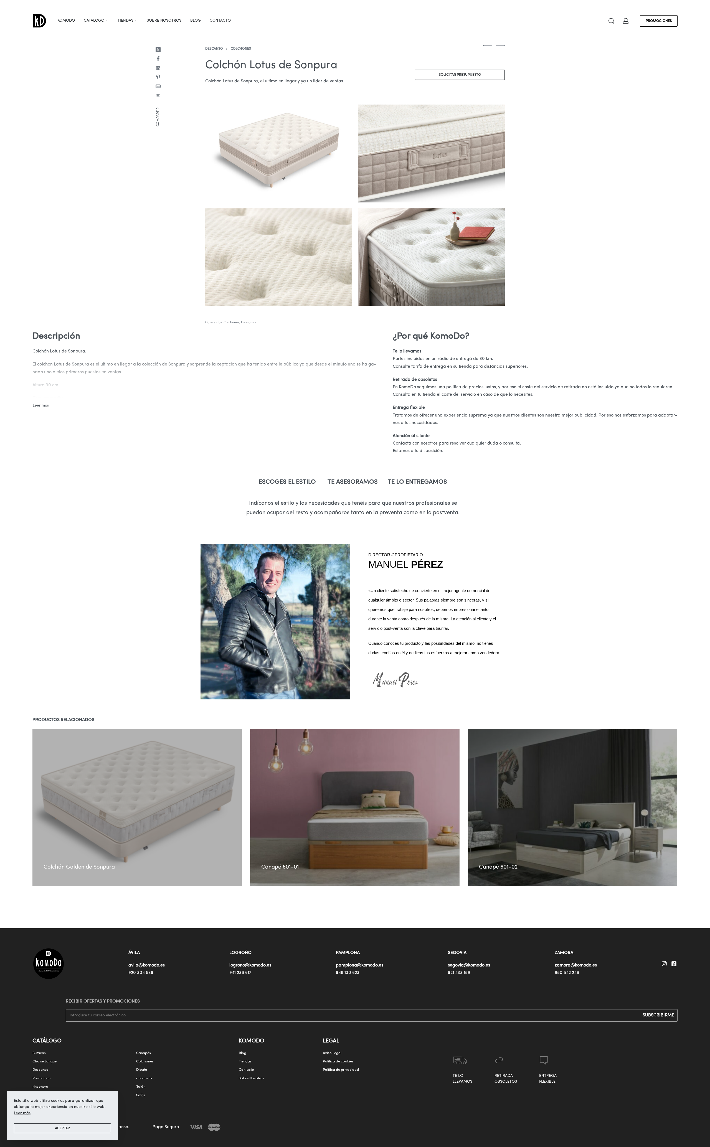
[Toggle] (40, 406)
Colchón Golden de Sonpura (79, 867)
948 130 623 (347, 973)
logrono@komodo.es (250, 965)
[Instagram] (664, 963)
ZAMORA (564, 953)
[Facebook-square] (674, 963)
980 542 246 (567, 973)
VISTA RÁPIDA (81, 852)
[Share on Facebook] (158, 58)
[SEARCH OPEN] (611, 21)
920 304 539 (140, 973)
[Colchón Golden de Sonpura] (137, 807)
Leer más (22, 1113)
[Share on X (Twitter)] (158, 49)
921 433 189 (459, 973)
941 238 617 (240, 973)
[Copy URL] (158, 95)
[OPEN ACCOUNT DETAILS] (626, 21)
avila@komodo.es (146, 965)
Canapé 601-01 (280, 867)
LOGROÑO (240, 953)
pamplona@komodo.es (359, 965)
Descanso (214, 48)
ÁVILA (134, 953)
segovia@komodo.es (469, 965)
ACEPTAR (62, 1128)
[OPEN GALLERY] (278, 153)
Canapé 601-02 (498, 867)
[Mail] (158, 86)
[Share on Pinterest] (158, 77)
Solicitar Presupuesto (460, 75)
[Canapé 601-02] (573, 807)
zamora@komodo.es (576, 965)
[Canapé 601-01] (355, 807)
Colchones (241, 48)
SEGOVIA (457, 953)
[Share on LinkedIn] (158, 67)
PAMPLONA (348, 953)
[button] (52, 859)
